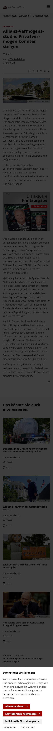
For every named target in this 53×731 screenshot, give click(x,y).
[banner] (26, 365)
